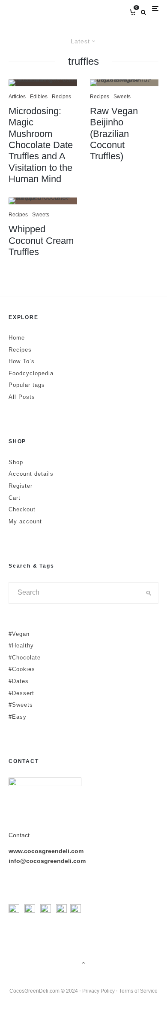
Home (17, 337)
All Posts (22, 397)
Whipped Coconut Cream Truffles (41, 240)
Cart (15, 498)
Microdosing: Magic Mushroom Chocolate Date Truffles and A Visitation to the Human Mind (41, 145)
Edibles (39, 97)
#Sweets (21, 705)
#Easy (18, 717)
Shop (16, 462)
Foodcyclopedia (31, 373)
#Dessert (21, 693)
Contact (19, 835)
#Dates (19, 681)
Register (21, 486)
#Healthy (21, 645)
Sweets (40, 215)
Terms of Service (138, 991)
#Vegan (19, 634)
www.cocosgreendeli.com (46, 851)
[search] (149, 593)
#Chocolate (25, 657)
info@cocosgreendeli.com (47, 860)
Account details (31, 474)
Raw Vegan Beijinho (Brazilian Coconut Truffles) (114, 134)
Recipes (61, 97)
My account (25, 521)
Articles (17, 97)
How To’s (22, 361)
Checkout (22, 509)
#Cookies (22, 669)
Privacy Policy (98, 991)
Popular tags (27, 385)
